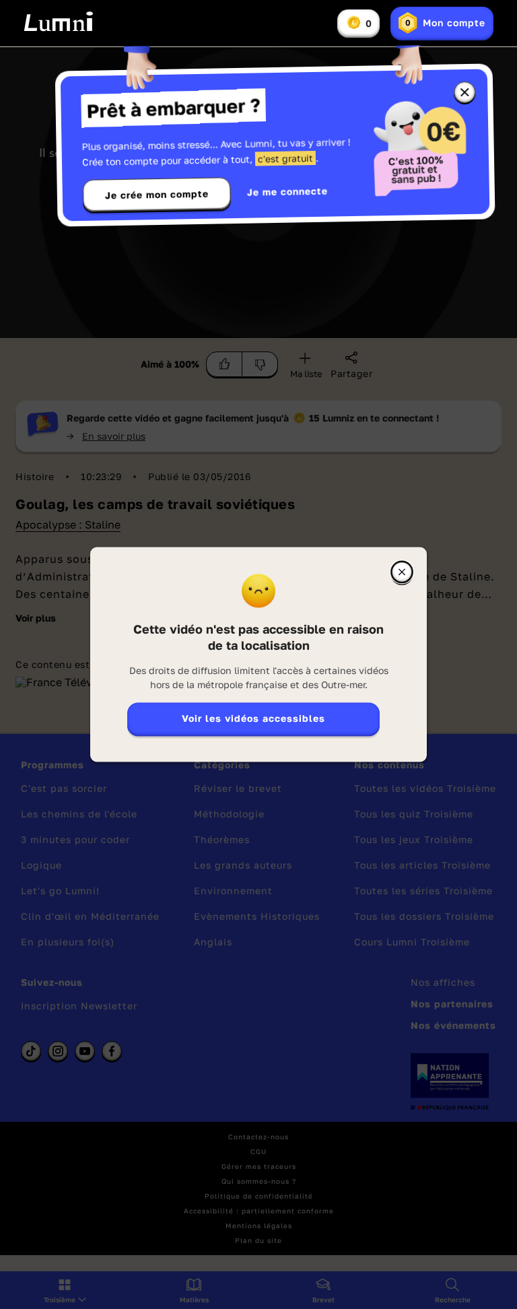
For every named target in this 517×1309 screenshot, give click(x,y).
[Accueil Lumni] (58, 21)
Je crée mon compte (157, 194)
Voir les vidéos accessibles (253, 719)
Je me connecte (287, 191)
